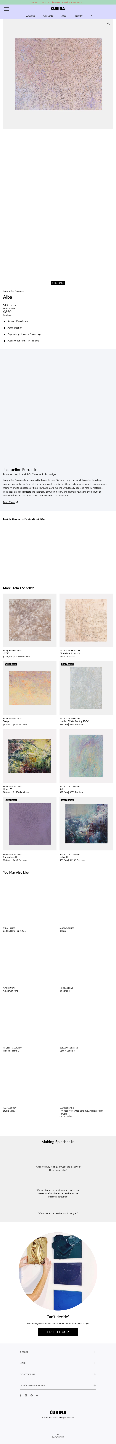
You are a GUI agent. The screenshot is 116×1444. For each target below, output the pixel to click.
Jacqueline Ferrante (13, 291)
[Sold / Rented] (29, 688)
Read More (9, 502)
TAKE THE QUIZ (58, 1332)
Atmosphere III (10, 857)
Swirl (62, 789)
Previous (6, 74)
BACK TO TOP (58, 1437)
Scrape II (7, 721)
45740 (6, 654)
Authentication (15, 328)
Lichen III (64, 857)
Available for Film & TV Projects (23, 341)
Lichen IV (7, 789)
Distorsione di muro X (70, 654)
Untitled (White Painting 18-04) (74, 721)
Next (110, 74)
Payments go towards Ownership (24, 334)
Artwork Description (18, 321)
